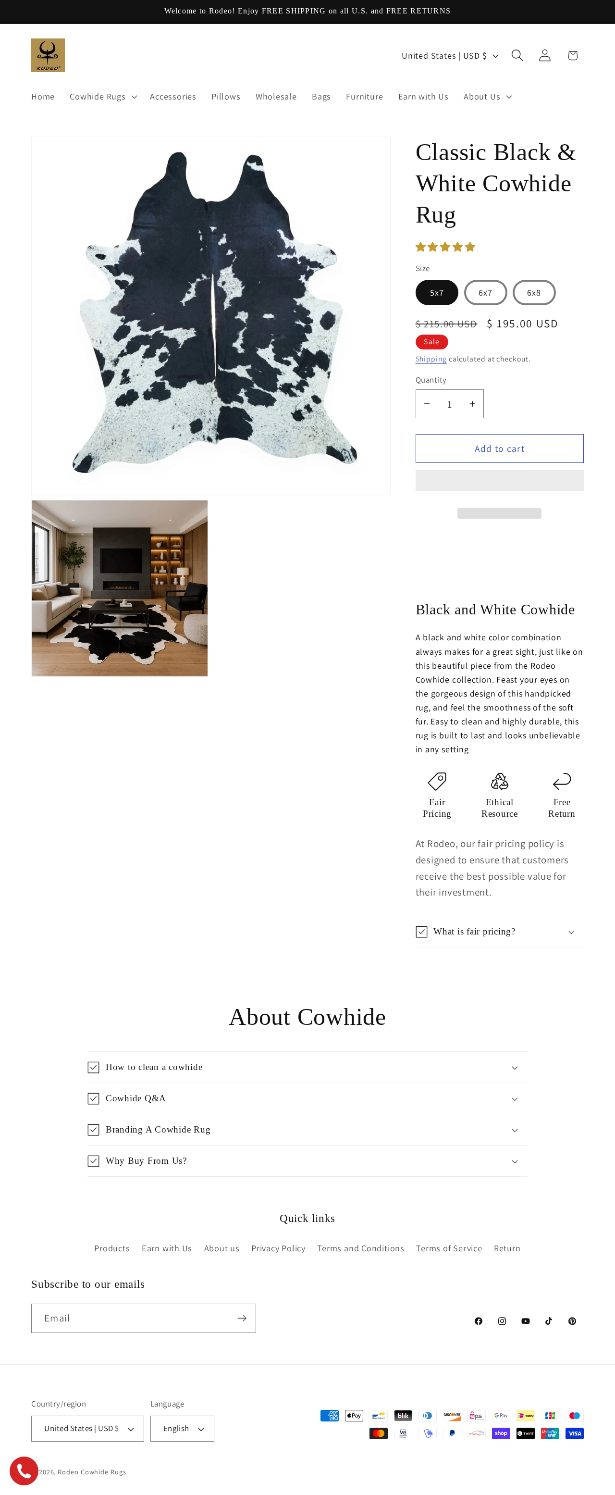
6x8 (534, 292)
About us (222, 1248)
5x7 (437, 292)
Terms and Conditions (361, 1248)
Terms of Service (449, 1248)
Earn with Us (167, 1248)
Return (507, 1248)
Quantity (431, 379)
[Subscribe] (242, 1318)
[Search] (517, 55)
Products (112, 1248)
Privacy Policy (278, 1248)
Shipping (431, 358)
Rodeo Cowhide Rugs (92, 1471)
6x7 (486, 292)
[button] (447, 246)
